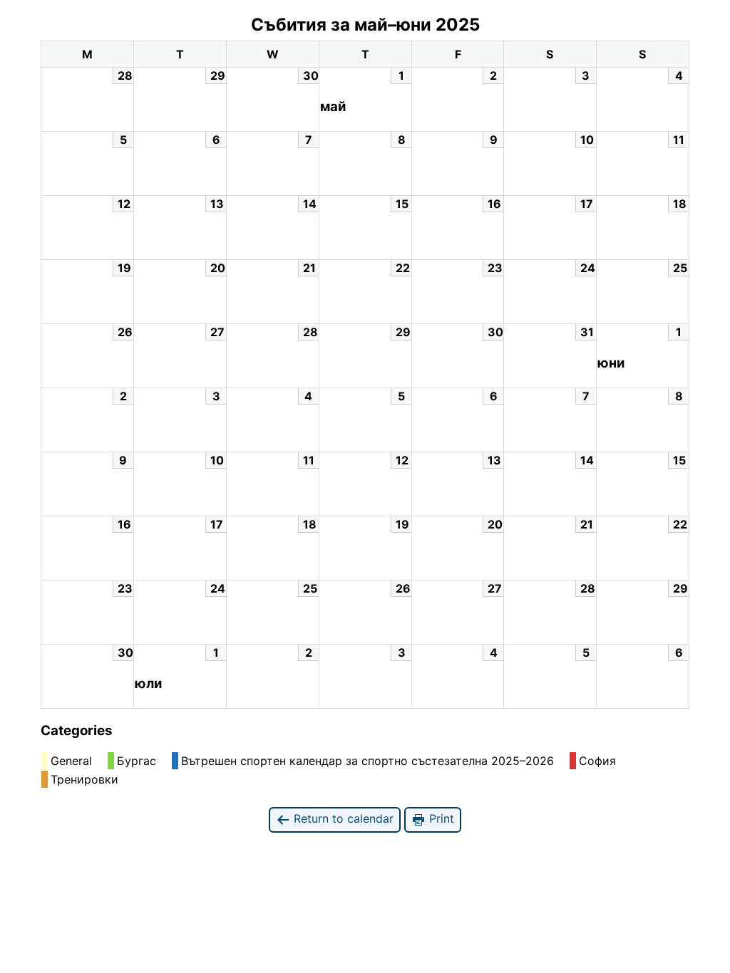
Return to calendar (342, 818)
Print (440, 818)
